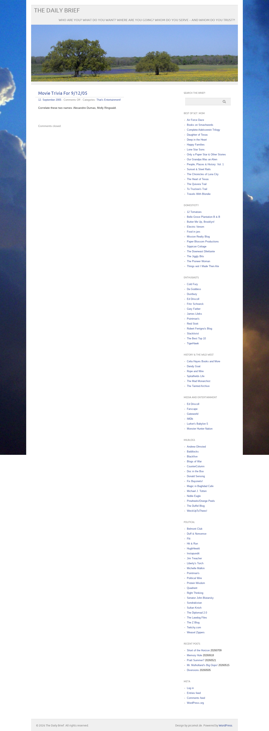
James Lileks (194, 313)
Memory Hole (194, 655)
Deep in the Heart (197, 139)
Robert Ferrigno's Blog (199, 328)
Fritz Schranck (195, 303)
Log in (190, 688)
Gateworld (192, 413)
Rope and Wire (195, 371)
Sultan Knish (194, 607)
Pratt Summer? (195, 660)
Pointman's (193, 318)
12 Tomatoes (194, 211)
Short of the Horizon (198, 650)
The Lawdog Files (197, 617)
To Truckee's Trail (197, 189)
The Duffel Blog (196, 505)
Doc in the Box (195, 471)
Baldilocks (193, 451)
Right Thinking (195, 592)
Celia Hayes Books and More (203, 361)
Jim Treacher (194, 558)
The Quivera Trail (197, 184)
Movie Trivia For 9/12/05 (62, 93)
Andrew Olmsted (196, 446)
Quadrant (192, 587)
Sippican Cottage (196, 246)
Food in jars (193, 231)
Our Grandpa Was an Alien (202, 159)
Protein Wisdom (196, 583)
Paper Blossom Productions (203, 241)
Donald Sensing (196, 476)
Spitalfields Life (195, 376)
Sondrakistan (194, 602)
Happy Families (196, 144)
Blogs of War (194, 461)
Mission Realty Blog (198, 236)
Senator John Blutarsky (200, 597)
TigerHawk (193, 343)
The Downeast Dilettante (201, 251)
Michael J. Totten (197, 491)
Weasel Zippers (196, 632)
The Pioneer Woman (198, 261)
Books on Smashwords (200, 124)
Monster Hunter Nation (199, 428)
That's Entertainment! (108, 99)
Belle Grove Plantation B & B (203, 216)
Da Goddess (194, 289)
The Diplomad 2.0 (197, 612)
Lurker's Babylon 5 (197, 423)
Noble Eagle (194, 496)
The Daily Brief (57, 11)
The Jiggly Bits (195, 256)
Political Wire (194, 578)
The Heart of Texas (198, 179)
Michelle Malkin (196, 568)
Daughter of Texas (197, 134)
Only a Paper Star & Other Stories (206, 154)
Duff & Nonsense (196, 533)
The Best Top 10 (196, 338)
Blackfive (192, 456)
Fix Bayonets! (195, 481)
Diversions (193, 670)
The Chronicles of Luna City (203, 174)
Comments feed (196, 697)
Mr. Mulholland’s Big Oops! (202, 665)
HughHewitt (193, 548)
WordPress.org (195, 702)
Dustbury (192, 294)
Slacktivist (193, 333)
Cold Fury (192, 284)
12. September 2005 (49, 99)
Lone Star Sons (196, 149)
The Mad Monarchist (198, 381)
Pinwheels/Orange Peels (201, 500)
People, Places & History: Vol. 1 (205, 164)
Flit (188, 538)
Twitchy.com (194, 627)
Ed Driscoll (193, 298)
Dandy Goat (193, 366)
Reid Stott (192, 323)
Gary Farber (193, 308)
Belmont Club (194, 528)
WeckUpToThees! (197, 510)
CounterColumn (195, 466)
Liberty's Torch (195, 563)
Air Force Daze (195, 119)
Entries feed (194, 693)
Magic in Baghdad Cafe (200, 486)
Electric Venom (195, 226)
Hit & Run (192, 543)
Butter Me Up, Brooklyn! (200, 221)
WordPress (225, 725)
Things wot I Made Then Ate (203, 266)
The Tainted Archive (198, 386)
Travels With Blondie (199, 193)
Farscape (192, 408)
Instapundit (193, 553)
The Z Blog (193, 622)
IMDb (190, 418)
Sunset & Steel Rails (199, 169)
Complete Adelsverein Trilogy (203, 129)
